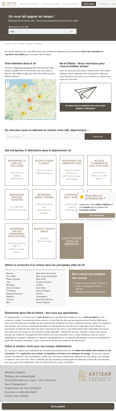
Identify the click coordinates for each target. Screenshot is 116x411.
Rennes (9, 273)
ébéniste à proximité (23, 67)
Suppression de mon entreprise (23, 388)
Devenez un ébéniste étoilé (20, 392)
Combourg (10, 290)
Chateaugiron (41, 296)
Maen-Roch (41, 279)
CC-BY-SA (53, 119)
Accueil (7, 44)
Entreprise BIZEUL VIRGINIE (44, 196)
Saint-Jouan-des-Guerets (46, 276)
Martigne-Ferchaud (14, 293)
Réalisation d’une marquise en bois (90, 291)
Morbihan (29, 362)
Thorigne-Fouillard (43, 281)
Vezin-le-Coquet (13, 287)
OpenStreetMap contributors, (42, 119)
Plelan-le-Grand (13, 279)
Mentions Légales (15, 372)
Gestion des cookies (17, 396)
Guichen (39, 293)
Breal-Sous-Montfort (44, 299)
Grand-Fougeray (43, 302)
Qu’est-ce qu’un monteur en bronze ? (91, 283)
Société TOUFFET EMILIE (44, 230)
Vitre (8, 281)
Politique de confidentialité (20, 376)
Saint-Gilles (41, 287)
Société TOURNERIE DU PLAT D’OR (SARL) (99, 163)
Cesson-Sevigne (43, 290)
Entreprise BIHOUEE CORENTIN (17, 197)
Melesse (10, 296)
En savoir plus (97, 215)
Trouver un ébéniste (17, 44)
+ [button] (8, 82)
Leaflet (24, 119)
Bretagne (29, 44)
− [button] (8, 85)
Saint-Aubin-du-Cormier (46, 273)
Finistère (70, 362)
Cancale (9, 299)
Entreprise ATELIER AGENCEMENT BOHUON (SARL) (17, 232)
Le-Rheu (39, 284)
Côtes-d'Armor (49, 362)
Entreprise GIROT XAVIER (72, 196)
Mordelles (10, 284)
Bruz (8, 302)
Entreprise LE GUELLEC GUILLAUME (17, 163)
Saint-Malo (11, 276)
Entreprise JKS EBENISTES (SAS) (71, 162)
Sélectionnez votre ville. (18, 26)
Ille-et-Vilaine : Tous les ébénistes (72, 241)
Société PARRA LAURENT (44, 162)
